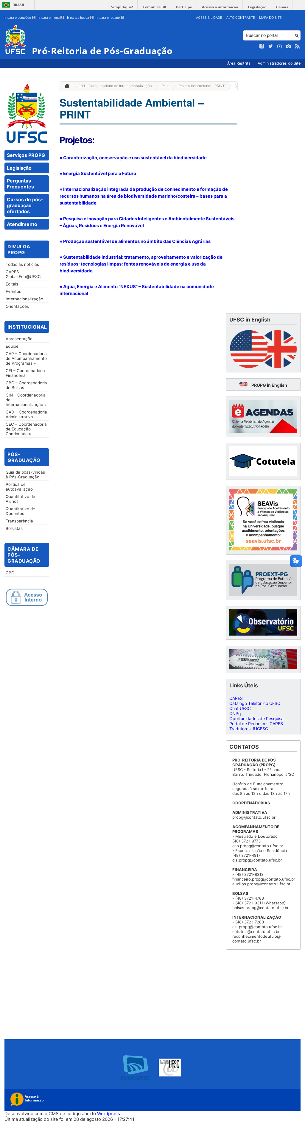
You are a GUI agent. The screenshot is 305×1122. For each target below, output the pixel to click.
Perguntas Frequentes (20, 184)
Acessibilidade (209, 17)
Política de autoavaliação (19, 486)
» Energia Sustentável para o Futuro (98, 173)
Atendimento (22, 224)
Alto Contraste (240, 17)
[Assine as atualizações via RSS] (297, 46)
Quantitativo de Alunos (20, 499)
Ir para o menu (50, 17)
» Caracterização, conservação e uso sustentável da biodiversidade (133, 157)
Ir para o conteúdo (19, 17)
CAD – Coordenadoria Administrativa (26, 414)
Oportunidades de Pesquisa (256, 718)
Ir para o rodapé (110, 17)
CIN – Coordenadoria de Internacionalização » (26, 400)
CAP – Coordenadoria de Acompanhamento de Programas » (26, 358)
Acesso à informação (220, 7)
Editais (12, 284)
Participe (184, 7)
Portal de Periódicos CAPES (256, 723)
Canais (282, 7)
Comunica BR (154, 7)
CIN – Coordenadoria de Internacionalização (115, 86)
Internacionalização (24, 299)
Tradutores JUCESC (248, 728)
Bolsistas (14, 528)
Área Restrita (239, 63)
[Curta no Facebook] (261, 46)
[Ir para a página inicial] (65, 86)
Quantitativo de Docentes (20, 511)
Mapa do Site (270, 17)
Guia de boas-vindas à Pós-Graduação (25, 474)
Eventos (13, 291)
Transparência (19, 521)
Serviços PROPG (26, 155)
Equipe (12, 346)
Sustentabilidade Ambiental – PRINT (132, 108)
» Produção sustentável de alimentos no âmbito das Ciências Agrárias (135, 241)
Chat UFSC (240, 708)
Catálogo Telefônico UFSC (254, 703)
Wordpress (108, 1113)
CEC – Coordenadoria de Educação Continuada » (26, 429)
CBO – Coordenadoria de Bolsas (26, 385)
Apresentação (19, 338)
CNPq (235, 713)
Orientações (17, 306)
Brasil (19, 4)
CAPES (236, 698)
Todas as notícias (22, 264)
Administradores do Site (279, 63)
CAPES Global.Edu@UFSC (23, 274)
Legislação (257, 7)
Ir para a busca (80, 17)
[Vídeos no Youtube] (279, 46)
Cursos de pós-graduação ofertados (25, 205)
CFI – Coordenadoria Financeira (25, 373)
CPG (10, 572)
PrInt (165, 86)
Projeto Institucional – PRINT (201, 86)
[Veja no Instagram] (288, 46)
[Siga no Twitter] (270, 46)
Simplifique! (122, 7)
